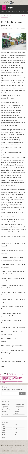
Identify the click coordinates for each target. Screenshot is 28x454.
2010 (16, 428)
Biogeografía (5, 404)
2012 (16, 424)
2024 (3, 426)
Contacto (14, 451)
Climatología (5, 408)
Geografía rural (18, 408)
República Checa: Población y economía (10, 379)
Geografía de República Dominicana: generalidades (13, 374)
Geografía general (19, 404)
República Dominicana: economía (8, 376)
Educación (21, 11)
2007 (16, 434)
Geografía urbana (19, 409)
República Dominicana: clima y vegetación (10, 378)
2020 (3, 434)
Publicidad (22, 451)
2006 (16, 436)
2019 (3, 436)
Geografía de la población (15, 16)
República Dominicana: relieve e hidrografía (11, 377)
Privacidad (6, 451)
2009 (16, 430)
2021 (3, 432)
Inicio (2, 16)
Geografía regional (19, 406)
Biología (7, 11)
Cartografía (5, 406)
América (7, 16)
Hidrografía (17, 411)
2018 (3, 438)
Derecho (14, 11)
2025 (3, 424)
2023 (3, 428)
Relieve (16, 413)
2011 (16, 426)
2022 (3, 430)
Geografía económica (5, 413)
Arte (2, 11)
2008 (16, 432)
